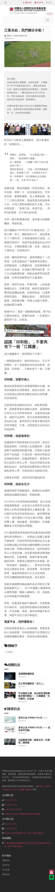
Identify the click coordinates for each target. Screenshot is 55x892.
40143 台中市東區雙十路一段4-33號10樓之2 (24, 833)
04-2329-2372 (10, 824)
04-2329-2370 (10, 828)
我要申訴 (6, 860)
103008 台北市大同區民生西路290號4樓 (22, 814)
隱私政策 (6, 874)
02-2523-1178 (10, 800)
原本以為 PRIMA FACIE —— (33, 717)
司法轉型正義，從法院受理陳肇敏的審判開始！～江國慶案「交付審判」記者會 (34, 696)
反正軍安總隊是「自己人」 (31, 683)
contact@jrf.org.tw (13, 809)
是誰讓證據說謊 (26, 673)
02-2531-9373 (10, 804)
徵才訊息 (6, 869)
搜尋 (50, 2)
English (49, 14)
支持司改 (40, 2)
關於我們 (28, 2)
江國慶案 (9, 652)
